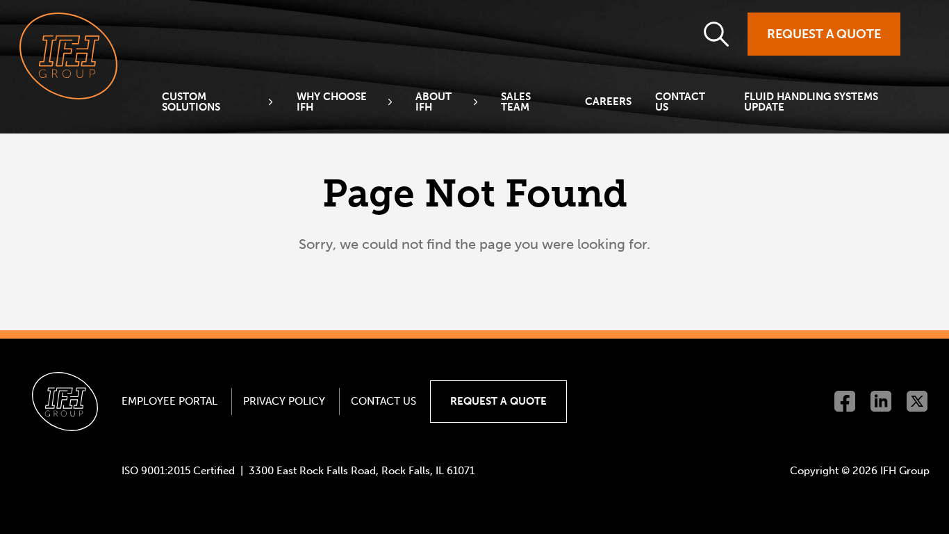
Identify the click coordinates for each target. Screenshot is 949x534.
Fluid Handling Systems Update (811, 102)
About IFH (433, 102)
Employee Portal (169, 401)
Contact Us (680, 102)
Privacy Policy (284, 401)
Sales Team (516, 102)
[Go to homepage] (68, 56)
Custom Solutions (191, 102)
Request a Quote (824, 34)
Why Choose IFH (332, 102)
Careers (608, 102)
